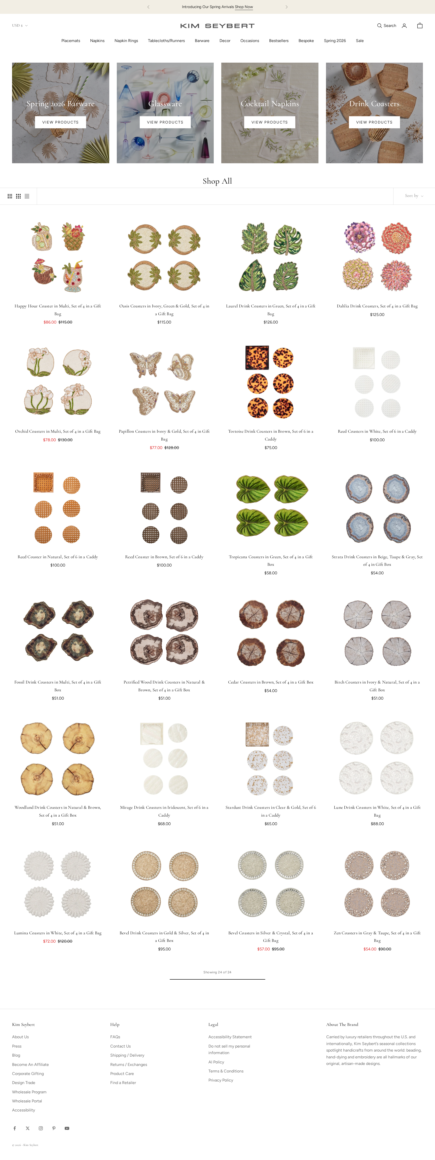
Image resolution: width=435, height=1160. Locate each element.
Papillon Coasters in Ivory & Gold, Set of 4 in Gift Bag (164, 435)
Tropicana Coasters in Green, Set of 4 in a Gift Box (271, 561)
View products (165, 122)
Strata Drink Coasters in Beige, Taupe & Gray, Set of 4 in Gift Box (377, 561)
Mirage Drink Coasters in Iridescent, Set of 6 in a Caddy (164, 812)
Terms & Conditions (225, 1071)
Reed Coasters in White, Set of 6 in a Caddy (377, 431)
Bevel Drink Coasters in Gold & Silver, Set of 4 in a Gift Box (164, 937)
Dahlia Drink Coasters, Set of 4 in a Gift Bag (377, 306)
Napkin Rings (126, 40)
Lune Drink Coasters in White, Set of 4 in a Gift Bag (377, 812)
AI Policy (216, 1062)
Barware (202, 40)
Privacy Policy (220, 1080)
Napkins (97, 40)
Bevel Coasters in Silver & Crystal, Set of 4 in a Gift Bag (270, 937)
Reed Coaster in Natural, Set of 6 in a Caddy (58, 557)
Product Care (122, 1073)
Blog (16, 1055)
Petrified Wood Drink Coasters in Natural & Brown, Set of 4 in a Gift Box (164, 686)
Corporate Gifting (28, 1073)
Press (16, 1046)
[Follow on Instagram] (40, 1128)
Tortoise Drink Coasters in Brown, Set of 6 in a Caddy (270, 435)
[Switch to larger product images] (10, 196)
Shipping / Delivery (127, 1055)
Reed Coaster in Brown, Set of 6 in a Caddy (164, 557)
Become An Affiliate (30, 1064)
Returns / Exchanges (128, 1064)
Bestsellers (278, 40)
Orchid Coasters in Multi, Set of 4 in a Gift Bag (58, 431)
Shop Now (244, 7)
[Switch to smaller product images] (18, 196)
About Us (20, 1036)
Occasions (249, 40)
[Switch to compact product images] (27, 196)
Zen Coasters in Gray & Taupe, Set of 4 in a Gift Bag (377, 937)
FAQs (115, 1036)
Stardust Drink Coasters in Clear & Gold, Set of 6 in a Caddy (271, 812)
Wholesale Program (29, 1092)
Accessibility (23, 1110)
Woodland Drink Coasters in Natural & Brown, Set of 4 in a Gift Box (58, 812)
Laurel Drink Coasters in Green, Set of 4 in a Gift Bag (270, 310)
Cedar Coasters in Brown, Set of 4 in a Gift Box (270, 682)
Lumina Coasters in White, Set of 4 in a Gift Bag (58, 933)
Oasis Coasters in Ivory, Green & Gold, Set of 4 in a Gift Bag (164, 310)
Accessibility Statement (230, 1036)
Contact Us (120, 1046)
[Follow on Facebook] (14, 1128)
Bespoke (306, 40)
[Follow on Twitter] (27, 1128)
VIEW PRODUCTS (60, 122)
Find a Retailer (123, 1082)
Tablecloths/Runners (166, 40)
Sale (360, 40)
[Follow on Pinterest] (53, 1128)
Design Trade (23, 1082)
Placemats (70, 40)
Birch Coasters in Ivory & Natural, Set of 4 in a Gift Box (377, 686)
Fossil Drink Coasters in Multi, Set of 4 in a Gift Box (57, 686)
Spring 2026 (335, 40)
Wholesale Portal (27, 1101)
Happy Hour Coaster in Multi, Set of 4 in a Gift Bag (58, 310)
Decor (225, 40)
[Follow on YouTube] (66, 1128)
